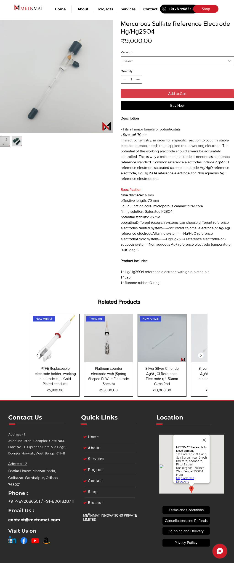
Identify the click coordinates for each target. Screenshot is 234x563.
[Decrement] (124, 79)
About (94, 448)
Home (93, 437)
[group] (119, 355)
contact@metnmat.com (34, 519)
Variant (127, 52)
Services (96, 459)
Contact (95, 481)
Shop (93, 492)
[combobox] (177, 60)
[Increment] (138, 79)
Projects (96, 470)
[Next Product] (201, 355)
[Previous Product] (37, 355)
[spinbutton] (131, 79)
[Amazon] (46, 540)
